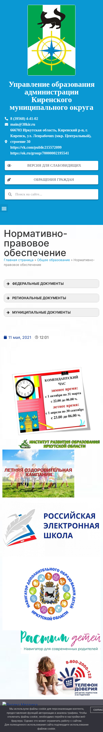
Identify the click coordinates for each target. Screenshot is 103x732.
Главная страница (19, 260)
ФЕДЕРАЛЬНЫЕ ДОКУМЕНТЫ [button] (38, 283)
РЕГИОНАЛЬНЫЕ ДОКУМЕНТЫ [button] (39, 298)
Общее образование (53, 260)
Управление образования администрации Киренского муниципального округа (52, 95)
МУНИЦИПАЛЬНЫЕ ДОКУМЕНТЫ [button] (41, 312)
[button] (4, 208)
